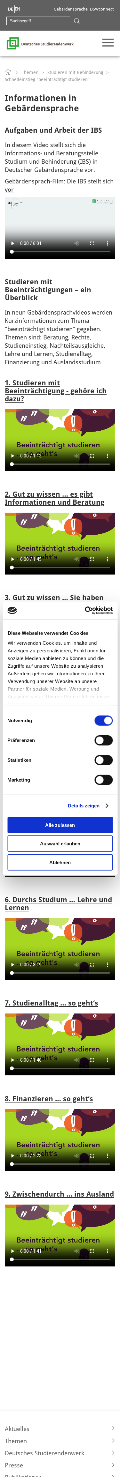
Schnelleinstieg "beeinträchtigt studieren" (47, 79)
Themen (30, 72)
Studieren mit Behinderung (75, 72)
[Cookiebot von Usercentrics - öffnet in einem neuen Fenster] (85, 610)
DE (10, 9)
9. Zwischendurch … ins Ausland (59, 1194)
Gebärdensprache (71, 9)
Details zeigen (84, 805)
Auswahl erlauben (60, 843)
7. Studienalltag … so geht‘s (51, 1003)
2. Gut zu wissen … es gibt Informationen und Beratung (54, 498)
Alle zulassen (60, 825)
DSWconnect (102, 9)
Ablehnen (60, 862)
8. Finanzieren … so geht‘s (49, 1099)
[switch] (103, 740)
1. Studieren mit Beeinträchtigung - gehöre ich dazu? (56, 391)
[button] (60, 1429)
